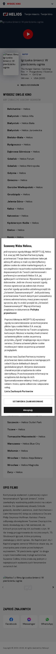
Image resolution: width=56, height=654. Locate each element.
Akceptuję (28, 410)
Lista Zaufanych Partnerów (19, 391)
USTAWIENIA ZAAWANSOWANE (28, 401)
